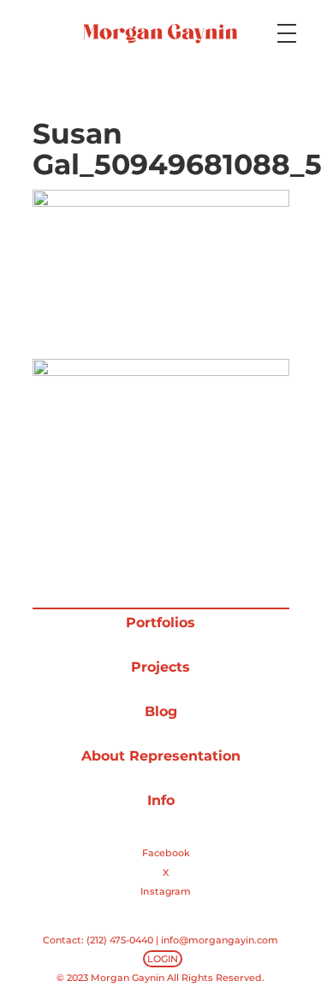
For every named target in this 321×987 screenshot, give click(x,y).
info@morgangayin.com (219, 940)
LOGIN (162, 959)
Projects (160, 667)
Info (161, 800)
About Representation (161, 756)
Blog (161, 711)
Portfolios (160, 622)
